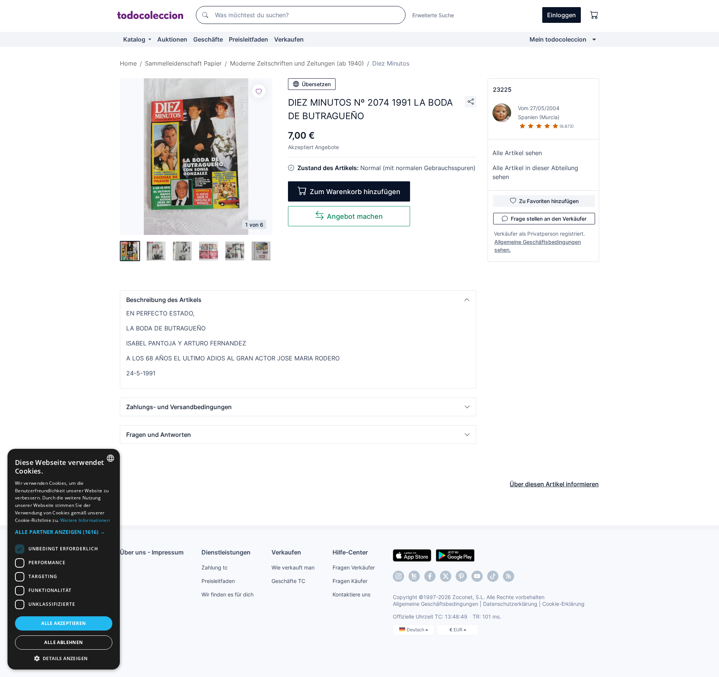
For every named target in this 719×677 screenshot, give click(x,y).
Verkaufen (289, 39)
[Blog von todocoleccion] (508, 576)
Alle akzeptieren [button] (63, 623)
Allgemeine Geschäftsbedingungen (435, 604)
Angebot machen (355, 216)
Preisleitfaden (248, 39)
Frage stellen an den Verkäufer (548, 218)
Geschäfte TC (288, 581)
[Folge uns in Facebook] (430, 576)
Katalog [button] (135, 39)
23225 (502, 89)
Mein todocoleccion (558, 39)
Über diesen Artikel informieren (554, 484)
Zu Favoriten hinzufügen (549, 201)
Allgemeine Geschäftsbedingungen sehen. (537, 246)
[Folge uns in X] (445, 576)
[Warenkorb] (594, 15)
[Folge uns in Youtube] (477, 576)
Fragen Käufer (350, 581)
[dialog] (63, 559)
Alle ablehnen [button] (63, 642)
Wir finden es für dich (227, 594)
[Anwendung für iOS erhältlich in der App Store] (412, 555)
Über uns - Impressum (151, 552)
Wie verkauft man (293, 567)
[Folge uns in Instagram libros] (414, 576)
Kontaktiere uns (351, 594)
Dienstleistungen (226, 552)
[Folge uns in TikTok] (492, 576)
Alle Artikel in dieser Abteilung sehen (535, 172)
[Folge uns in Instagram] (398, 576)
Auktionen (172, 39)
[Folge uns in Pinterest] (461, 576)
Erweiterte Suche (433, 15)
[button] (298, 299)
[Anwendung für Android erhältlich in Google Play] (455, 555)
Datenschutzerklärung (510, 604)
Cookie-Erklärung (563, 604)
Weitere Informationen (85, 520)
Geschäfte (208, 39)
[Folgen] (259, 91)
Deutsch (416, 629)
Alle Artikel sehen (517, 153)
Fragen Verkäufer (354, 567)
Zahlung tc (214, 567)
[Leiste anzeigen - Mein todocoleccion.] (594, 39)
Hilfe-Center (350, 552)
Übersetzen (316, 84)
